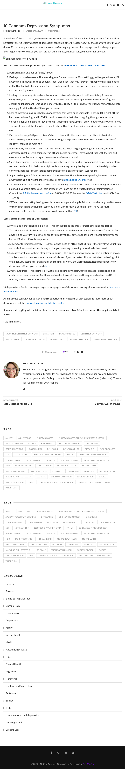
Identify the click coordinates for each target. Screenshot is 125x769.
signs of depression (79, 339)
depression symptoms (91, 334)
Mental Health (13, 339)
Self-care (11, 693)
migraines (57, 471)
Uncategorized (14, 722)
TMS (31, 482)
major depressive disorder (96, 460)
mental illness (57, 339)
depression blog (67, 334)
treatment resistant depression (94, 482)
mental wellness (39, 471)
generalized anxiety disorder (92, 454)
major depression (69, 460)
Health (9, 642)
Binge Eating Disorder (75, 179)
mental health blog (35, 339)
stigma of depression (61, 477)
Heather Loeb (13, 30)
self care (41, 477)
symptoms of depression (106, 339)
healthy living (34, 460)
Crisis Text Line (94, 193)
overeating (73, 471)
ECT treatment (21, 454)
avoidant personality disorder (21, 443)
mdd (8, 466)
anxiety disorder (45, 438)
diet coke (89, 449)
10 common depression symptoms (22, 334)
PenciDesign (88, 764)
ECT (74, 210)
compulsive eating (14, 449)
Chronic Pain (92, 443)
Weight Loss (11, 488)
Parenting (11, 678)
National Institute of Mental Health (84, 65)
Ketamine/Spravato (16, 649)
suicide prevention (15, 482)
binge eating (47, 443)
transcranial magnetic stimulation (56, 482)
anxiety (9, 438)
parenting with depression (18, 477)
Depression (48, 334)
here (47, 266)
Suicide (10, 700)
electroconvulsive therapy (47, 454)
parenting (89, 471)
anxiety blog (24, 438)
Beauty (10, 591)
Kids (8, 656)
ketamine (51, 460)
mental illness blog (15, 471)
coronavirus (35, 449)
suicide (102, 477)
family (70, 454)
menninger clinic (23, 466)
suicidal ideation (85, 477)
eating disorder (107, 449)
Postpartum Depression (19, 685)
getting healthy (14, 460)
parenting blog (107, 471)
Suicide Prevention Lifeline (37, 193)
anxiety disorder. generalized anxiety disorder (81, 438)
